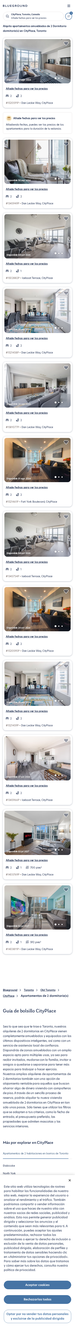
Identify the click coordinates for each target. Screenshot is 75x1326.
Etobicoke (9, 1166)
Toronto (29, 990)
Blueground (10, 990)
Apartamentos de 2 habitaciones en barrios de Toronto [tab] (35, 1153)
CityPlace (8, 996)
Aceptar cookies (37, 1285)
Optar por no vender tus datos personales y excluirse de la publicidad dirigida (37, 1316)
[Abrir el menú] (69, 6)
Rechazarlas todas (37, 1299)
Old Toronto (48, 990)
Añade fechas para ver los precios (27, 88)
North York (9, 1173)
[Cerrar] (70, 1180)
